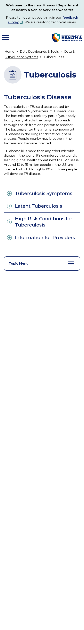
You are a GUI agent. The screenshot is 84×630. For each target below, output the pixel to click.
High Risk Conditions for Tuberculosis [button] (43, 222)
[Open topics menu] (71, 263)
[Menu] (5, 37)
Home (9, 51)
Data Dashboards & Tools (39, 51)
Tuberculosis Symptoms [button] (43, 193)
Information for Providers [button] (45, 237)
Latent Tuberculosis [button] (38, 206)
